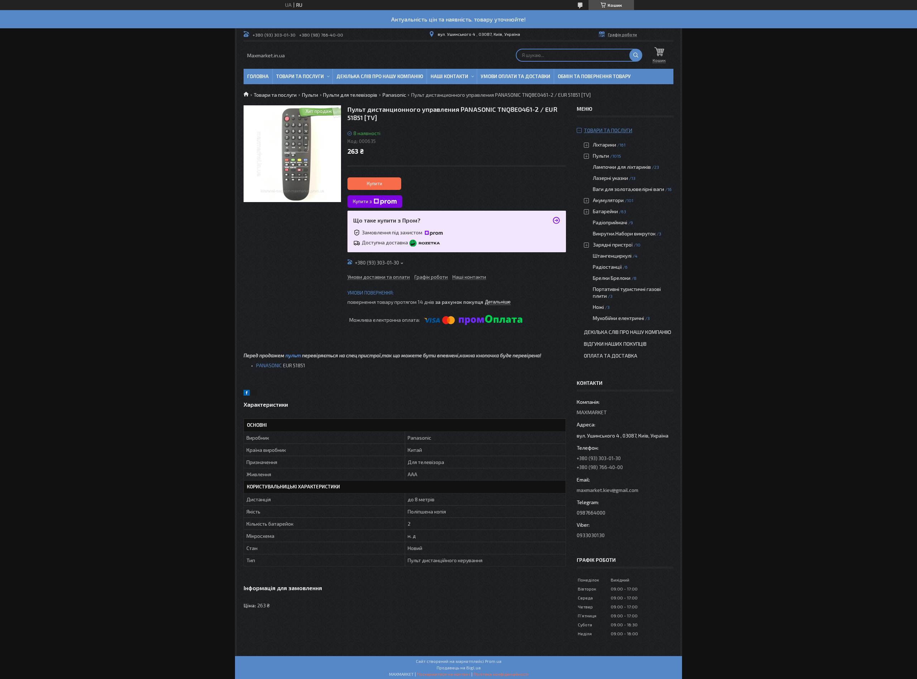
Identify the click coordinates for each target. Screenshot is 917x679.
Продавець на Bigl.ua (459, 667)
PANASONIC (269, 365)
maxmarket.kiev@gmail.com (607, 490)
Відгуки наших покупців (615, 344)
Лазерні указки (610, 178)
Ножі (598, 307)
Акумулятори (608, 200)
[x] (254, 394)
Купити (374, 183)
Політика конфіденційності (501, 673)
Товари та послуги (300, 76)
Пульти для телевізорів (350, 95)
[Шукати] (635, 55)
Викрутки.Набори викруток (624, 233)
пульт (293, 355)
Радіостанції (607, 267)
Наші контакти (449, 76)
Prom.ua (493, 661)
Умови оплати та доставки (515, 76)
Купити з (362, 201)
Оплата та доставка (610, 356)
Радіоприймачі (610, 222)
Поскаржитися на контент (443, 673)
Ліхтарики (604, 145)
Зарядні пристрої (613, 245)
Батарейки (605, 211)
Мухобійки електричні (618, 318)
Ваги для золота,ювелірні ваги (628, 189)
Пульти (310, 95)
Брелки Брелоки (611, 278)
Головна (258, 76)
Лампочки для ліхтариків (622, 167)
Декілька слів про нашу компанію (379, 76)
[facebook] (247, 394)
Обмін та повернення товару (594, 76)
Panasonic (394, 95)
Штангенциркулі (612, 256)
